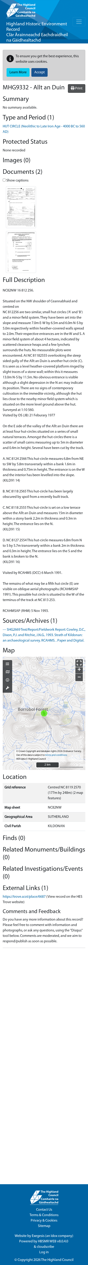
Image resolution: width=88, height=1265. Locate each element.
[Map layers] (7, 664)
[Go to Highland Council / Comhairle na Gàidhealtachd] (20, 9)
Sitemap (44, 1226)
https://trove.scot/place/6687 (24, 897)
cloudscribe (45, 1247)
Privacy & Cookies (44, 1220)
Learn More (18, 72)
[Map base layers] (7, 672)
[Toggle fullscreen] (79, 663)
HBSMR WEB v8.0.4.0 (53, 1241)
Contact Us (44, 1210)
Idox (54, 1236)
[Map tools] (7, 688)
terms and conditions (56, 755)
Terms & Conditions (44, 1215)
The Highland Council (57, 1260)
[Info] (7, 680)
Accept (39, 72)
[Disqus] (44, 1008)
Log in (44, 1252)
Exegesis (38, 1236)
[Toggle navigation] (79, 21)
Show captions (17, 180)
